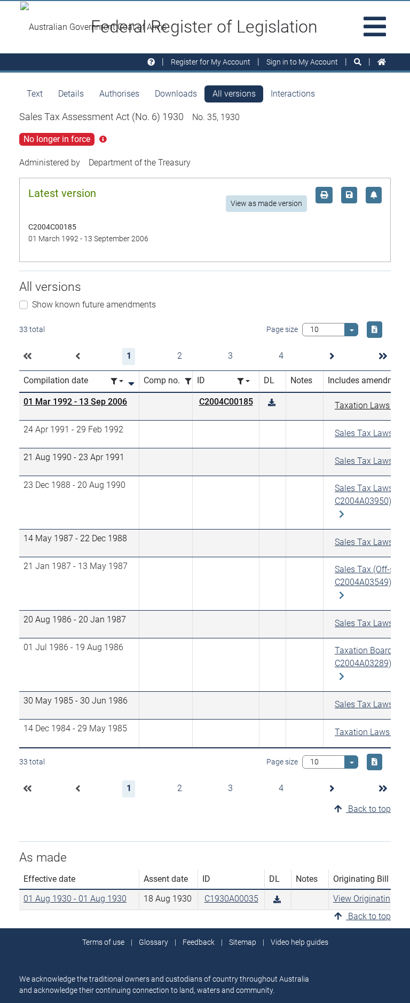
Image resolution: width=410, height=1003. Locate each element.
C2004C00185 (226, 402)
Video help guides (299, 942)
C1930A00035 (231, 899)
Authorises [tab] (119, 94)
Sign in (302, 62)
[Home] (382, 62)
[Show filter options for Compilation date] (117, 381)
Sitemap (242, 942)
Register (210, 62)
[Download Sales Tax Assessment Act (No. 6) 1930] (272, 402)
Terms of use (103, 942)
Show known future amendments (94, 304)
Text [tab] (35, 94)
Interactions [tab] (293, 94)
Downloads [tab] (176, 94)
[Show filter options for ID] (243, 381)
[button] (27, 356)
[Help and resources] (151, 62)
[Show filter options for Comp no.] (191, 381)
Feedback (199, 942)
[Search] (357, 62)
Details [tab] (71, 94)
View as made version (266, 203)
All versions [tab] (234, 94)
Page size (282, 329)
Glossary (153, 942)
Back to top (368, 809)
